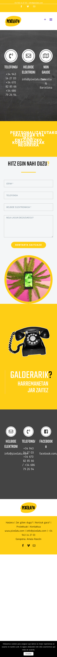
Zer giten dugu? (24, 522)
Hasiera (10, 522)
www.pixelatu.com (14, 530)
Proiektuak (22, 526)
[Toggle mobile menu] (51, 19)
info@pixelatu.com (36, 3)
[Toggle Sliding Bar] (45, 19)
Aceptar (28, 654)
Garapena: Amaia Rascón (28, 539)
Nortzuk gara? (42, 522)
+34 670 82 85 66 (28, 459)
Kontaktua (35, 526)
